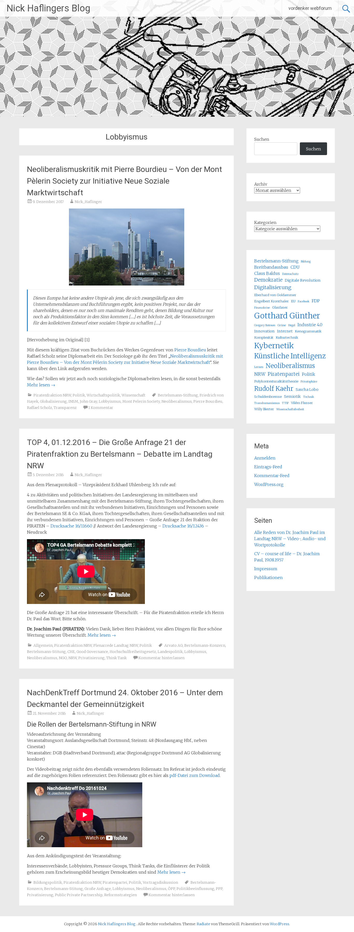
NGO (63, 658)
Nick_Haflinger (88, 201)
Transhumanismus (267, 403)
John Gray (88, 401)
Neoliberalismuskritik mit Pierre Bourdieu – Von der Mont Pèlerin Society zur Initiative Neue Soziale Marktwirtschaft (124, 181)
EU (293, 301)
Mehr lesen (41, 384)
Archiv (260, 184)
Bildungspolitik (47, 882)
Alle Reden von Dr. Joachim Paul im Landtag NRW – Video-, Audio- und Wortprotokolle (290, 538)
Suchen (261, 139)
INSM (73, 401)
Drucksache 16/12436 (183, 525)
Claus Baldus (267, 273)
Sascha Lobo (307, 389)
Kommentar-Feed (271, 475)
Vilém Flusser (302, 403)
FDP (316, 300)
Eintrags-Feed (268, 466)
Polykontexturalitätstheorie (276, 381)
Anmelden (264, 458)
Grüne (282, 325)
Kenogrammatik (308, 331)
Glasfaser (280, 307)
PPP (219, 888)
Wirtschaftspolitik (103, 395)
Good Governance (92, 651)
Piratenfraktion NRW (52, 395)
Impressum (265, 568)
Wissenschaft (133, 395)
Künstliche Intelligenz (290, 356)
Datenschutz (290, 274)
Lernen (258, 367)
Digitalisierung (272, 287)
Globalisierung (53, 401)
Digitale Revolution (303, 280)
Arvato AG (173, 645)
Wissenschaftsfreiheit (290, 409)
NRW (72, 658)
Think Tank (116, 658)
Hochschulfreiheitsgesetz (133, 651)
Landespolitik (170, 651)
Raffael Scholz (39, 407)
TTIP (285, 403)
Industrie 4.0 (310, 324)
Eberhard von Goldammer (275, 295)
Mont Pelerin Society (141, 401)
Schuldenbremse (268, 396)
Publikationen (268, 577)
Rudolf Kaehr (273, 388)
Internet (285, 331)
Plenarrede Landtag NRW (115, 645)
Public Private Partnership (79, 895)
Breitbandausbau (271, 267)
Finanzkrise (262, 307)
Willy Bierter (264, 409)
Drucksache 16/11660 (71, 525)
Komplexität (263, 337)
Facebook (303, 301)
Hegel (291, 325)
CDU (295, 267)
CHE (71, 651)
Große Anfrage (97, 888)
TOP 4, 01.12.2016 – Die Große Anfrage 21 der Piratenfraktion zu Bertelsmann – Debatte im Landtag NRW (120, 454)
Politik (79, 395)
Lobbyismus (110, 401)
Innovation (264, 331)
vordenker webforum (310, 8)
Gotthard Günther (287, 316)
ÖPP (171, 888)
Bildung (306, 261)
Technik (308, 397)
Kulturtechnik (287, 337)
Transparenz (65, 407)
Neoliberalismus (176, 401)
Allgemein (43, 645)
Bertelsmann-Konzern (204, 645)
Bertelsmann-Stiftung (178, 395)
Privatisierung (91, 658)
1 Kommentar (100, 407)
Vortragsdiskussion (160, 882)
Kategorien (265, 222)
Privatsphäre (309, 381)
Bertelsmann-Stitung (46, 651)
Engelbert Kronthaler (271, 301)
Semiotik (292, 396)
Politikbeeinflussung (195, 888)
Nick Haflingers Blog (48, 8)
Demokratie (268, 280)
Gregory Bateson (264, 325)
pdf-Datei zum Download (194, 775)
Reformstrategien (120, 895)
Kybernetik (274, 345)
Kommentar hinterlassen (161, 658)
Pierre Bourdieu (190, 349)
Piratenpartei (115, 882)
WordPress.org (269, 484)
